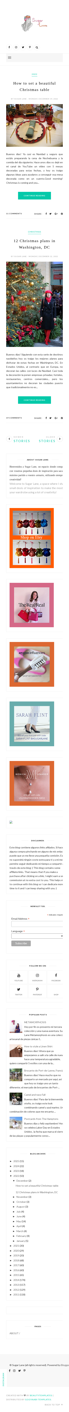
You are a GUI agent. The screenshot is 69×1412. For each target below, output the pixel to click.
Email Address (20, 918)
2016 (16, 1270)
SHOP (56, 994)
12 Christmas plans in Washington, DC (37, 1192)
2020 (16, 1250)
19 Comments (14, 418)
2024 (16, 1166)
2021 (16, 1245)
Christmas (34, 231)
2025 (16, 1161)
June (19, 1216)
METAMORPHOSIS (35, 1022)
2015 (16, 1274)
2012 (16, 1289)
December (22, 1180)
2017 (16, 1265)
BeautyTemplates (41, 1395)
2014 (16, 1279)
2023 (16, 1170)
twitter (18, 994)
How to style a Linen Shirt (38, 1046)
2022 (34, 74)
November (22, 1196)
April (19, 1226)
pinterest (37, 994)
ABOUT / (15, 1333)
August (20, 1206)
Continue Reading (34, 196)
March (19, 1231)
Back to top (53, 1404)
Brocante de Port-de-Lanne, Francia (44, 1070)
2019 (16, 1255)
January (20, 1240)
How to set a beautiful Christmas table (37, 1185)
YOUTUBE (18, 980)
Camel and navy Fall (34, 1094)
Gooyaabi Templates (38, 1399)
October (21, 1201)
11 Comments (14, 213)
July (18, 1211)
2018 (16, 1260)
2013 (16, 1284)
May (18, 1221)
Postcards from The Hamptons (41, 1118)
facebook (56, 980)
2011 (16, 1294)
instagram (37, 980)
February (21, 1235)
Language (18, 931)
